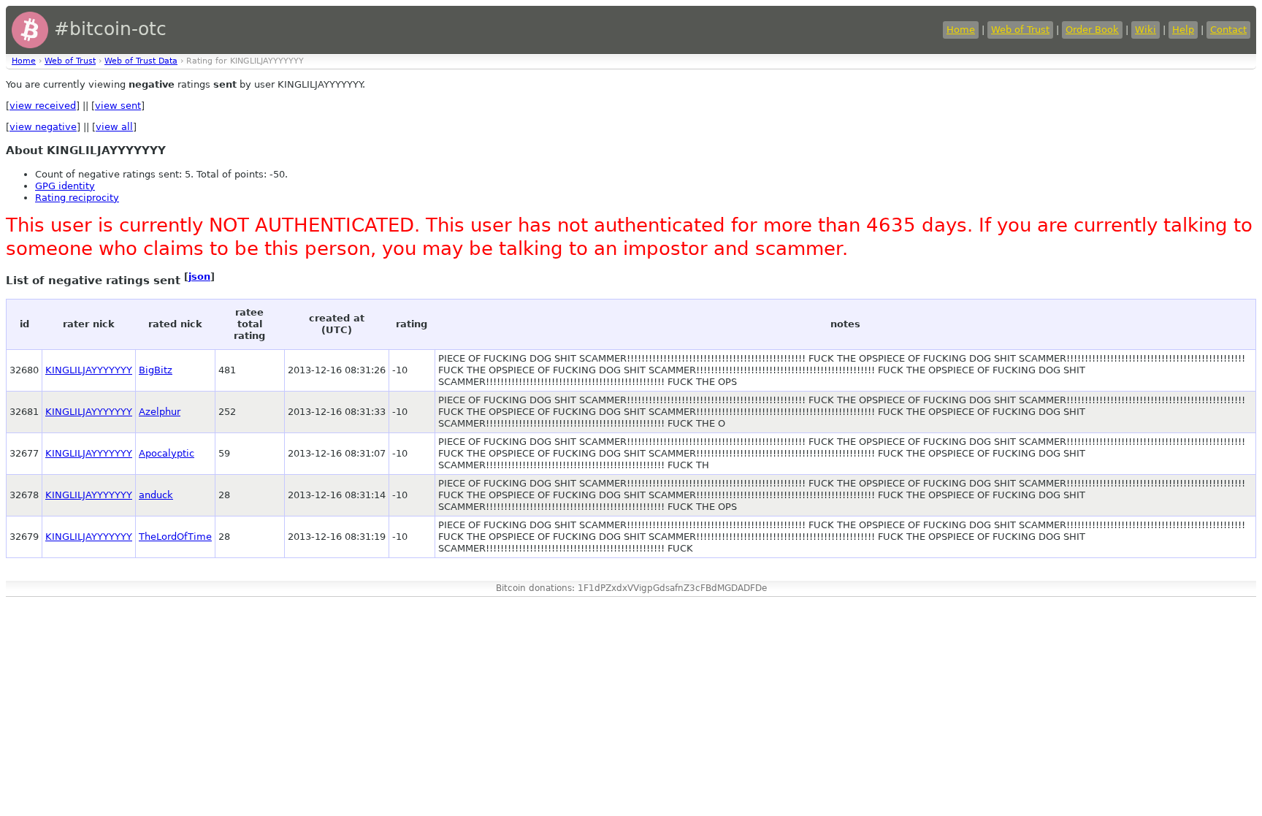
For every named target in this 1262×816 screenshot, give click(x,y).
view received (42, 105)
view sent (118, 105)
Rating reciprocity (77, 197)
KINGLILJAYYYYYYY (88, 370)
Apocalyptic (166, 453)
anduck (156, 494)
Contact (1228, 29)
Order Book (1092, 29)
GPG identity (65, 185)
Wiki (1145, 29)
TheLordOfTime (175, 536)
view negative (43, 126)
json (199, 276)
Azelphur (159, 411)
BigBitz (155, 370)
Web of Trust (1020, 29)
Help (1183, 29)
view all (114, 126)
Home (960, 29)
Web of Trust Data (140, 61)
